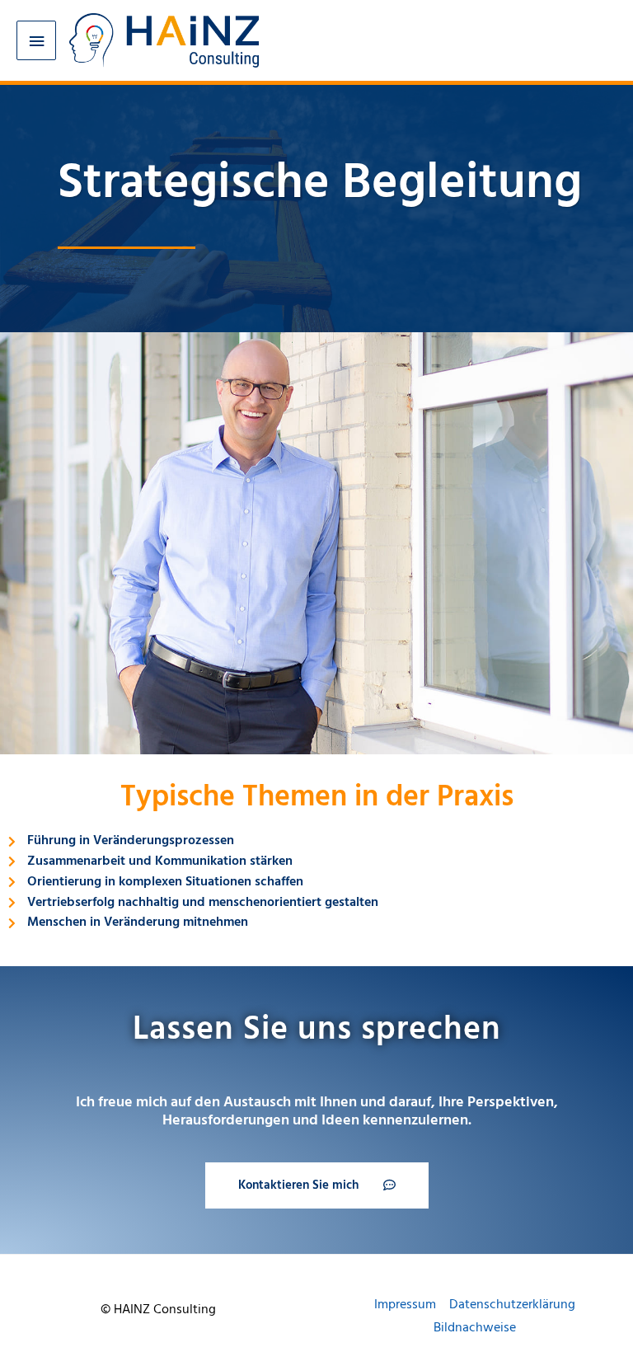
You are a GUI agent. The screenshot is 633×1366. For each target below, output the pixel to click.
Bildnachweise (475, 1327)
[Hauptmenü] (36, 41)
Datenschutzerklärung (512, 1304)
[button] (317, 1185)
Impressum (405, 1304)
